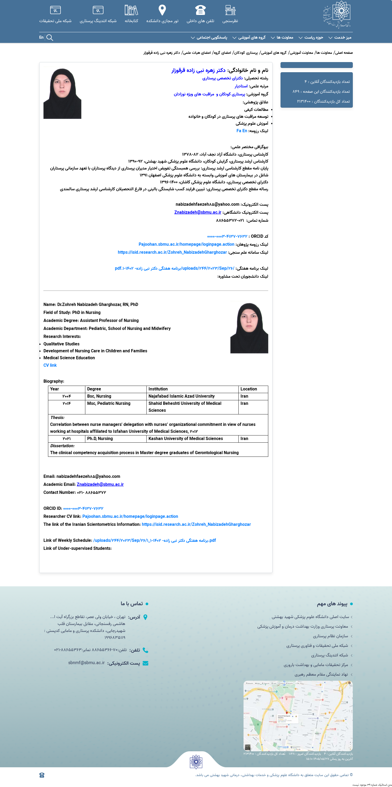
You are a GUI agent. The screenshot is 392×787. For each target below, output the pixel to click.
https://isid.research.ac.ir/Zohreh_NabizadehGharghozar (172, 252)
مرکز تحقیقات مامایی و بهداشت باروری (316, 664)
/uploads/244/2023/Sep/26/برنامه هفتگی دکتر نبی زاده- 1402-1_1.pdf (154, 540)
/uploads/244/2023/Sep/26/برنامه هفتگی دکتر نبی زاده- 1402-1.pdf (174, 268)
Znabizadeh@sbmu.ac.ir (100, 484)
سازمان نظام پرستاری (331, 636)
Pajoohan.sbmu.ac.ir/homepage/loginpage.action (186, 244)
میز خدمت (342, 37)
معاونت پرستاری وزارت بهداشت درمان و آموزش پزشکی (303, 626)
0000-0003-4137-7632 (83, 508)
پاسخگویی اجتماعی (212, 37)
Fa (239, 131)
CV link (50, 365)
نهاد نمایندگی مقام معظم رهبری (322, 674)
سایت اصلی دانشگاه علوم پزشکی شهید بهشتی (310, 617)
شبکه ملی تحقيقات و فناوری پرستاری (317, 645)
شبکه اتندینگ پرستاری (330, 655)
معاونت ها (285, 37)
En (41, 37)
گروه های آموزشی (252, 37)
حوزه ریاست (314, 37)
